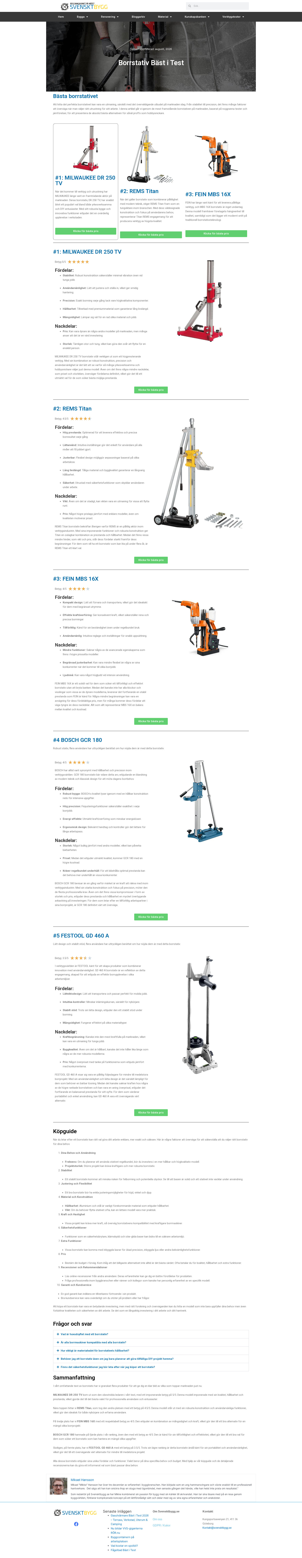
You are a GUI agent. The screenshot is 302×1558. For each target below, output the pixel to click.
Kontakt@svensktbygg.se (217, 1527)
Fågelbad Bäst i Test (123, 1550)
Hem (61, 16)
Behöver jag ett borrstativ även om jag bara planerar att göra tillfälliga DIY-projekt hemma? (117, 1358)
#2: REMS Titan (139, 191)
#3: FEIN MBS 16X (208, 194)
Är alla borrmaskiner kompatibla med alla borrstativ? (93, 1342)
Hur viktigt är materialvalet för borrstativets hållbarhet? (95, 1350)
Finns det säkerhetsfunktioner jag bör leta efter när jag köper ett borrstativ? (108, 1367)
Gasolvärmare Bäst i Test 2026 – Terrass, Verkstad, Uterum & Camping (130, 1520)
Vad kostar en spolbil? (124, 1545)
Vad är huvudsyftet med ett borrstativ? (84, 1334)
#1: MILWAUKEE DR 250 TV (85, 180)
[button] (151, 1334)
